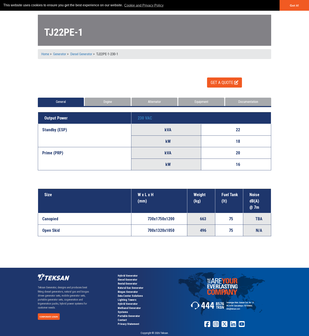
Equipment (201, 102)
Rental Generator (127, 283)
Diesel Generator (127, 279)
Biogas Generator (128, 291)
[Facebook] (207, 325)
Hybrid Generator (128, 275)
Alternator (154, 102)
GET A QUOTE (222, 82)
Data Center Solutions (130, 295)
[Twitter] (224, 325)
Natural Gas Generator (130, 287)
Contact (122, 320)
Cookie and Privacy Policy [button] (144, 5)
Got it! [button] (294, 5)
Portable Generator (129, 316)
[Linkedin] (233, 325)
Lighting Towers (127, 299)
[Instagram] (216, 325)
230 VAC (145, 118)
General (61, 102)
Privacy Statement (128, 324)
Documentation (248, 102)
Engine (107, 102)
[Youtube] (242, 325)
